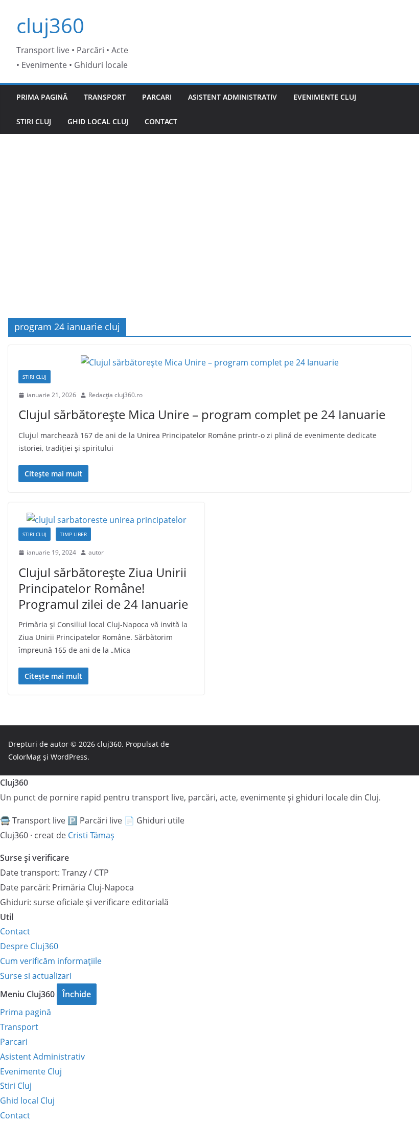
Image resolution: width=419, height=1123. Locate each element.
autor (96, 552)
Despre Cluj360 (29, 946)
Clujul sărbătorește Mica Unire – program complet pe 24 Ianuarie (201, 414)
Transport (105, 97)
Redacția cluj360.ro (115, 395)
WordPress (69, 757)
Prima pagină (41, 97)
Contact (161, 121)
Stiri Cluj (33, 121)
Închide (76, 994)
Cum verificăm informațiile (51, 961)
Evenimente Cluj (324, 97)
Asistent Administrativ (232, 97)
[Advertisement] (209, 210)
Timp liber (73, 534)
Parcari (157, 97)
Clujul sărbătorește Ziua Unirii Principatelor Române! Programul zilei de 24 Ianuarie (103, 588)
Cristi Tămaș (91, 835)
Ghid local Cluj (97, 121)
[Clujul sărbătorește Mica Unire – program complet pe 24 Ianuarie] (209, 362)
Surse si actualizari (36, 975)
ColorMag (24, 757)
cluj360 (50, 25)
